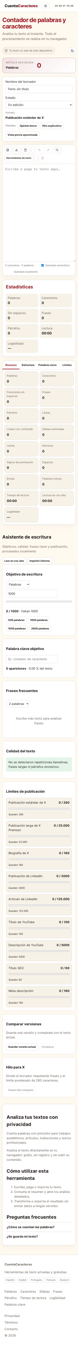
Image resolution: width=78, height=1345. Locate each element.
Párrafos (11, 1298)
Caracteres (28, 1291)
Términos (11, 1322)
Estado (10, 98)
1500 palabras (17, 628)
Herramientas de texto (18, 157)
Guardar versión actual (22, 1046)
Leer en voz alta (14, 560)
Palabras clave (15, 1304)
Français (50, 1279)
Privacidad (12, 1316)
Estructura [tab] (28, 364)
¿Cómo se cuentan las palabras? (31, 1227)
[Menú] (45, 6)
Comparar (48, 1046)
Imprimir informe (40, 560)
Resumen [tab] (11, 364)
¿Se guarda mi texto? (22, 1236)
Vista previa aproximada (22, 134)
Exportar (17, 150)
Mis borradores (36, 158)
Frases (57, 1291)
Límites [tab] (67, 364)
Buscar (58, 150)
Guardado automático (57, 265)
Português (36, 1279)
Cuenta (21, 6)
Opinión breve (28, 125)
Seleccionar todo (33, 150)
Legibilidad (57, 1298)
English (23, 1279)
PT (64, 6)
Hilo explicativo (52, 125)
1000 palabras (39, 620)
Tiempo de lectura (33, 1298)
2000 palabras (40, 628)
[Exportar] (17, 150)
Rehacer (49, 150)
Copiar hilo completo (21, 1089)
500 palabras (16, 620)
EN (60, 6)
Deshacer (40, 150)
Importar (8, 150)
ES (56, 6)
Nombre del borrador (20, 82)
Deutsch (64, 1279)
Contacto (11, 1329)
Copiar (26, 150)
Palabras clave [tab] (47, 364)
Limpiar (43, 158)
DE (72, 6)
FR (68, 6)
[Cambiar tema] (72, 50)
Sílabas (44, 1291)
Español (10, 1279)
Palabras (11, 1291)
